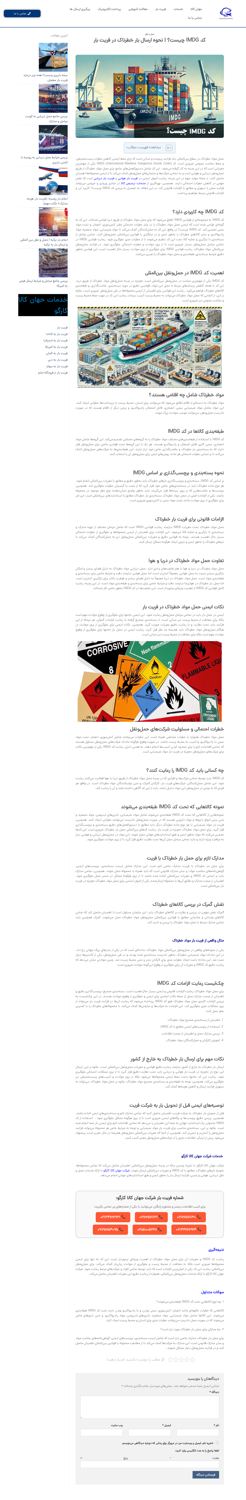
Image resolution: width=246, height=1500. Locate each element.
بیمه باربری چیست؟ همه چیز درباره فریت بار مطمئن (46, 77)
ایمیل (166, 1425)
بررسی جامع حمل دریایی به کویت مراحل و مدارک (46, 118)
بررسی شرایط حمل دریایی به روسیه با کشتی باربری (44, 160)
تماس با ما (195, 18)
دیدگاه (214, 1392)
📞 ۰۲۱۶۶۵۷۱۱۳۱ (151, 1217)
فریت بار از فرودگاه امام (53, 372)
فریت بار (160, 9)
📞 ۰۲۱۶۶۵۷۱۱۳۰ (189, 1217)
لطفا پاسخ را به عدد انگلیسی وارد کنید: (197, 1451)
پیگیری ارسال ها (80, 9)
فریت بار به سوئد (57, 366)
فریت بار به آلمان (57, 353)
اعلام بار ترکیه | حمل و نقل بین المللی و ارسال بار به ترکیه (44, 242)
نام (216, 1425)
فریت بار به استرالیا (55, 340)
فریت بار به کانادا (57, 334)
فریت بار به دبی (58, 360)
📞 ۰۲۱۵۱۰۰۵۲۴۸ (149, 1229)
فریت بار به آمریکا (56, 347)
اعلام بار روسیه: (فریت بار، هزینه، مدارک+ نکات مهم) (47, 201)
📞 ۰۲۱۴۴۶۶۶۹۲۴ (189, 1229)
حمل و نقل (149, 34)
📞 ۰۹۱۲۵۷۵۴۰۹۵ (110, 1229)
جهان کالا (196, 9)
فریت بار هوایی (128, 178)
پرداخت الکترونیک (109, 9)
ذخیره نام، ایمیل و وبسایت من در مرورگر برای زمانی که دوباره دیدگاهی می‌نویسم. (167, 1443)
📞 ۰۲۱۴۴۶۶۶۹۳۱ (113, 1217)
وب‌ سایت (117, 1425)
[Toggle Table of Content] (167, 148)
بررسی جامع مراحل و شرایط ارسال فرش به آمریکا (43, 283)
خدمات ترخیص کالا (133, 183)
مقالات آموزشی (138, 9)
